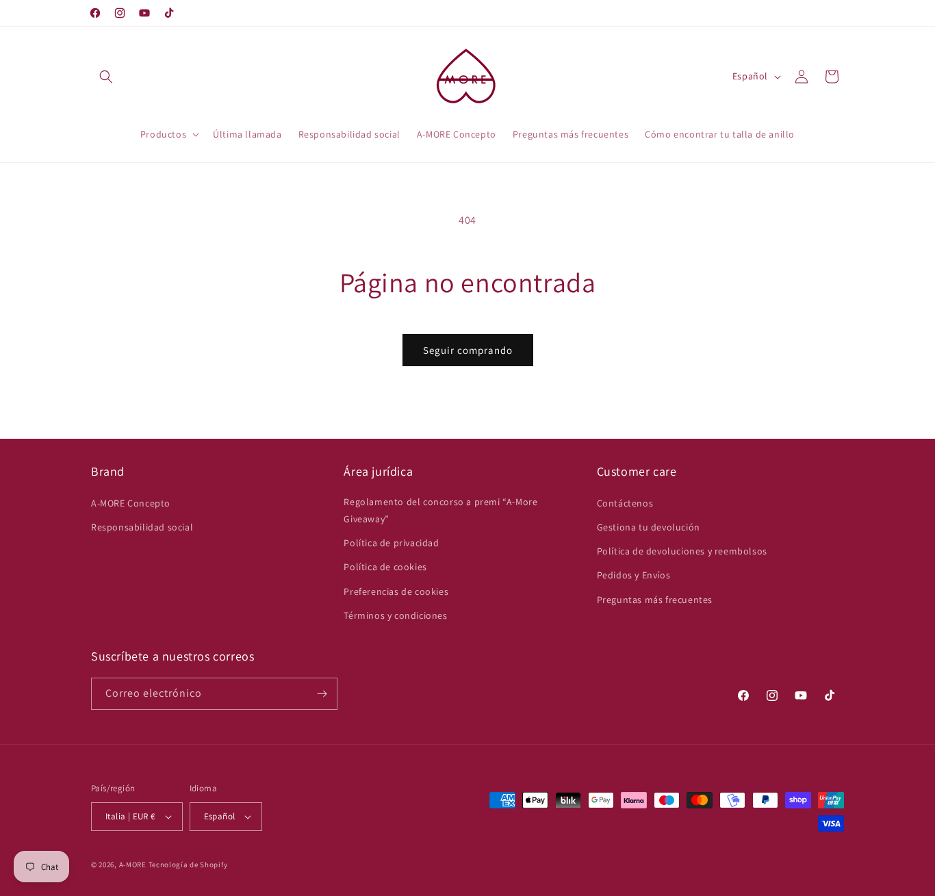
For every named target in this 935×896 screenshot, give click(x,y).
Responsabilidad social (142, 527)
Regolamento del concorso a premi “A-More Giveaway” (440, 510)
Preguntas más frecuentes (655, 599)
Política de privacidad (391, 543)
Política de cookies (385, 567)
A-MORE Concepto (130, 503)
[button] (106, 77)
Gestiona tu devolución (648, 527)
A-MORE (134, 864)
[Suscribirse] (322, 694)
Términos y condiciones (395, 615)
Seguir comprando (468, 350)
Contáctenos (625, 503)
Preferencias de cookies (396, 591)
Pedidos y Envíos (634, 575)
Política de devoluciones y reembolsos (682, 551)
